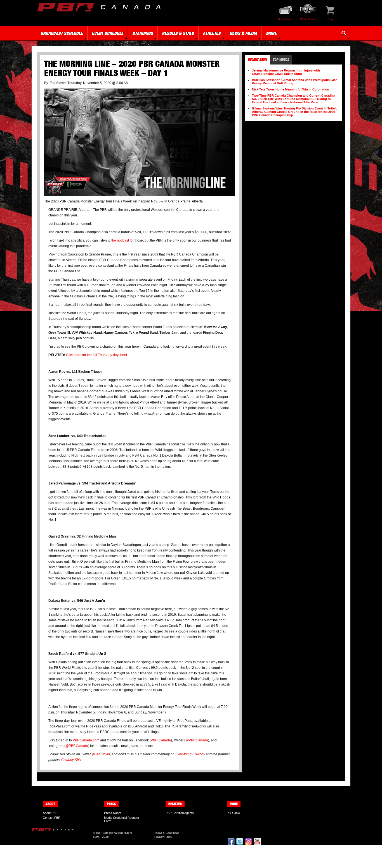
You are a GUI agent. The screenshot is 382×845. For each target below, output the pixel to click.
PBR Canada (161, 740)
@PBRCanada (196, 740)
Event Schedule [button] (107, 33)
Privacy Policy (163, 836)
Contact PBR (51, 817)
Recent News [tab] (257, 60)
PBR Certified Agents (180, 813)
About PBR (50, 813)
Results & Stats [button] (178, 33)
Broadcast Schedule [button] (62, 33)
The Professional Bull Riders (114, 832)
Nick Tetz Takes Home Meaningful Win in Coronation (290, 89)
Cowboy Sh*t (70, 760)
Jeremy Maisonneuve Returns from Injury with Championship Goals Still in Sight (286, 72)
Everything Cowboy (190, 754)
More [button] (271, 33)
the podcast (120, 240)
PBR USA (233, 813)
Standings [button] (142, 33)
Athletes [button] (212, 33)
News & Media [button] (243, 33)
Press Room (112, 813)
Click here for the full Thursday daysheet (96, 355)
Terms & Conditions (166, 832)
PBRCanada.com (86, 740)
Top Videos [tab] (281, 60)
